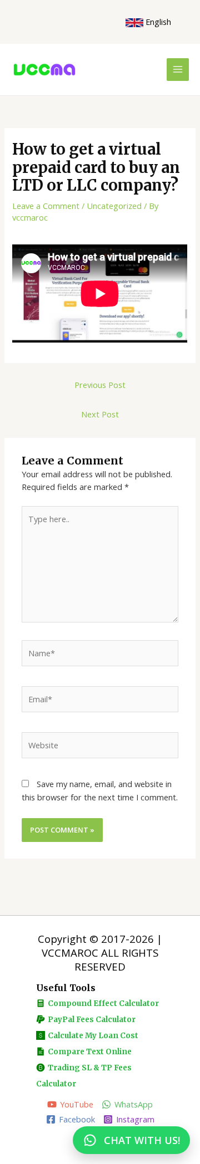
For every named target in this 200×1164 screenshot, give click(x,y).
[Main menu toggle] (178, 69)
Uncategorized (114, 205)
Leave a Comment (45, 205)
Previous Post (100, 384)
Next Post (100, 414)
